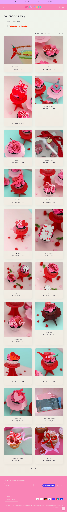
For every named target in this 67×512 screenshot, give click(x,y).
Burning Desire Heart (18, 379)
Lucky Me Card (49, 253)
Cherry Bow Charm (18, 458)
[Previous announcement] (3, 2)
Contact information (58, 507)
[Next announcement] (64, 2)
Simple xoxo (49, 66)
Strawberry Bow (18, 120)
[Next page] (40, 469)
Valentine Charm (18, 339)
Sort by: (37, 33)
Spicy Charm (49, 332)
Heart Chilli (18, 199)
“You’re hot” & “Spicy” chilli (49, 379)
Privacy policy (40, 505)
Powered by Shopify (23, 505)
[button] (3, 7)
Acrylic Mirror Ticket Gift (49, 418)
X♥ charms (18, 253)
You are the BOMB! (49, 106)
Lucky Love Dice (18, 293)
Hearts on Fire (18, 418)
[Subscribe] (31, 485)
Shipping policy (59, 505)
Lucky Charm (49, 293)
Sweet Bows (49, 199)
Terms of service (50, 505)
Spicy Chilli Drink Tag (18, 66)
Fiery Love (18, 160)
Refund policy (32, 505)
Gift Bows (49, 458)
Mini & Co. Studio (13, 505)
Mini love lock (49, 160)
